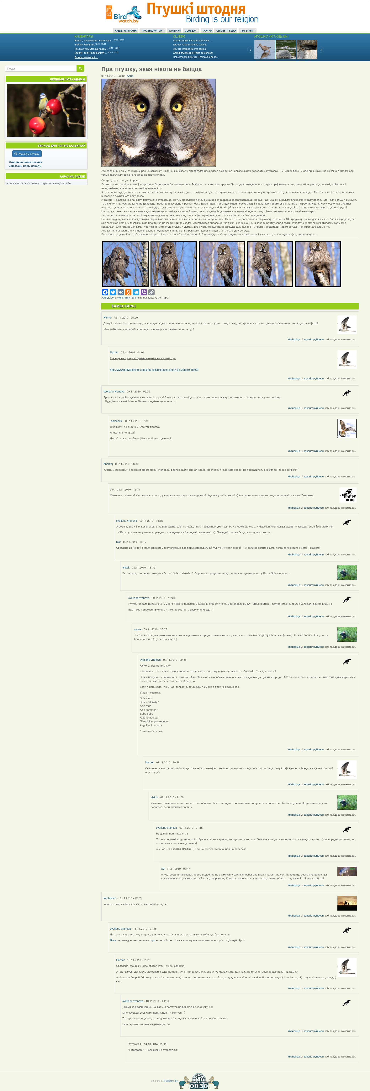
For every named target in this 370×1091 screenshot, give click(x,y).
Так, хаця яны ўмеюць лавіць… (91, 48)
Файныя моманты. (85, 44)
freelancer (109, 898)
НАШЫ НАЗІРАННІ (126, 30)
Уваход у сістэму (28, 154)
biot (118, 542)
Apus (130, 76)
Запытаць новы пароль (25, 166)
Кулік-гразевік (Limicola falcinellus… (192, 40)
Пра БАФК (247, 30)
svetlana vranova (113, 391)
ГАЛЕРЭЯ (175, 30)
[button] (125, 264)
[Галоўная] (125, 14)
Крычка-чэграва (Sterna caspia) (190, 44)
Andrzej (108, 464)
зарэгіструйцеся (127, 297)
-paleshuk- (116, 421)
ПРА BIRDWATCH (152, 30)
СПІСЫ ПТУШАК (226, 30)
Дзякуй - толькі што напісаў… (91, 52)
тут (153, 940)
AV (162, 868)
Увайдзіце (107, 297)
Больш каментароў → (86, 57)
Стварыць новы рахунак (26, 162)
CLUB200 (190, 30)
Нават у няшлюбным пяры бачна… (94, 40)
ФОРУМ (207, 30)
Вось (113, 940)
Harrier (107, 317)
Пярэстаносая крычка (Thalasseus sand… (196, 56)
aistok (126, 567)
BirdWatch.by (170, 1081)
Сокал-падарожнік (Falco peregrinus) (193, 52)
